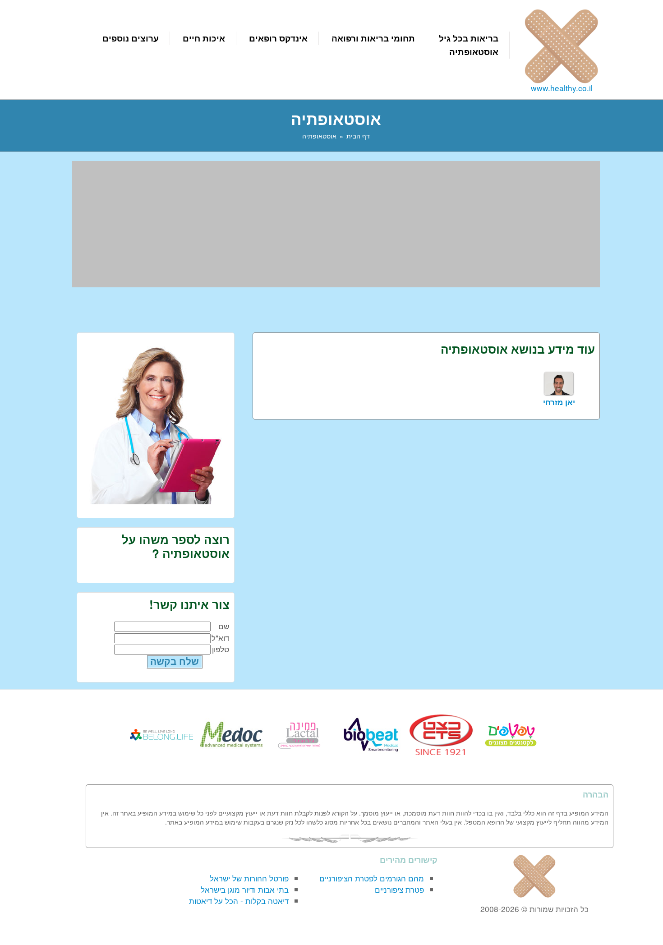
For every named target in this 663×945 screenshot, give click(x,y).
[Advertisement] (336, 224)
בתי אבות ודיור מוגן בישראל (245, 889)
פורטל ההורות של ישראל (249, 878)
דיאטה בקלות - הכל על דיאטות (239, 900)
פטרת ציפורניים (399, 889)
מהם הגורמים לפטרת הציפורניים (371, 878)
